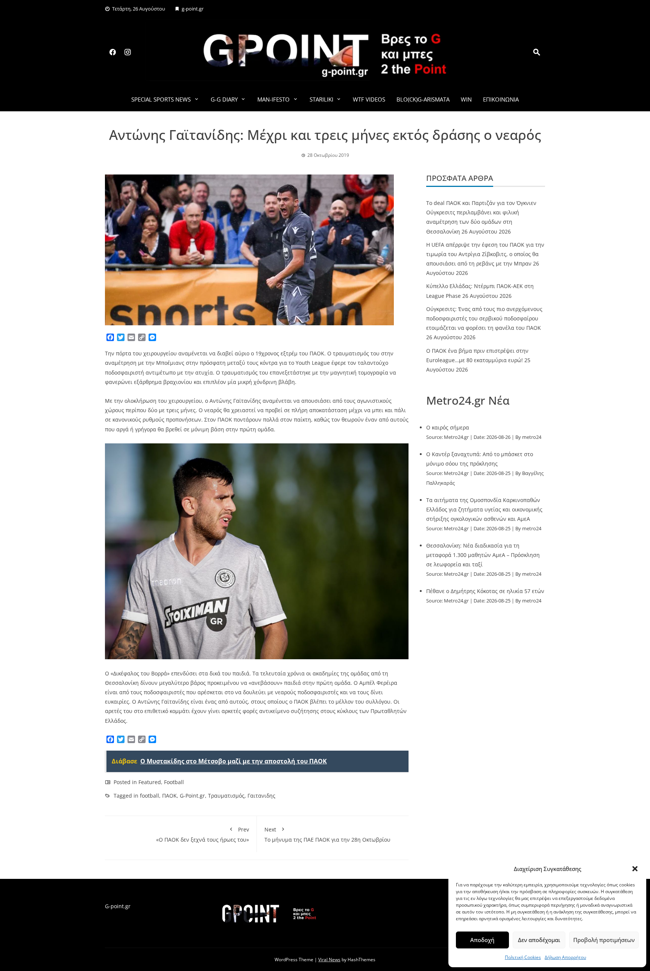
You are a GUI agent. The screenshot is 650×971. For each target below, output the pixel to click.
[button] (635, 868)
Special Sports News (161, 99)
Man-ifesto (273, 99)
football (149, 795)
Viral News (329, 959)
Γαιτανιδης (261, 795)
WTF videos (369, 99)
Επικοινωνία (501, 99)
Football (174, 782)
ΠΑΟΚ (169, 795)
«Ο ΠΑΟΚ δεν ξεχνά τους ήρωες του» (202, 834)
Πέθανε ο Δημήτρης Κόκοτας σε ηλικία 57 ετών (485, 591)
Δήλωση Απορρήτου (565, 957)
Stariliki (321, 99)
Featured (149, 782)
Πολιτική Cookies (523, 957)
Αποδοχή (482, 940)
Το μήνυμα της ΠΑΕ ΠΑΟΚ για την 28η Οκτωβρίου (327, 834)
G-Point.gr (192, 795)
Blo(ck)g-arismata (423, 99)
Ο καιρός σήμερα (447, 427)
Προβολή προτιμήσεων (604, 940)
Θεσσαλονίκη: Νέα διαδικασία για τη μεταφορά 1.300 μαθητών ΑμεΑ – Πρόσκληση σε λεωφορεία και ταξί (483, 555)
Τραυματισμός (226, 795)
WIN (466, 99)
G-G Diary (224, 99)
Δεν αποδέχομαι (539, 940)
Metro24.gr (456, 437)
